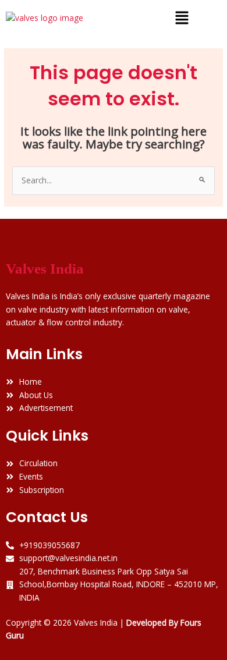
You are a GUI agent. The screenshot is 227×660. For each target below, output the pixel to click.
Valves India (45, 268)
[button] (181, 18)
